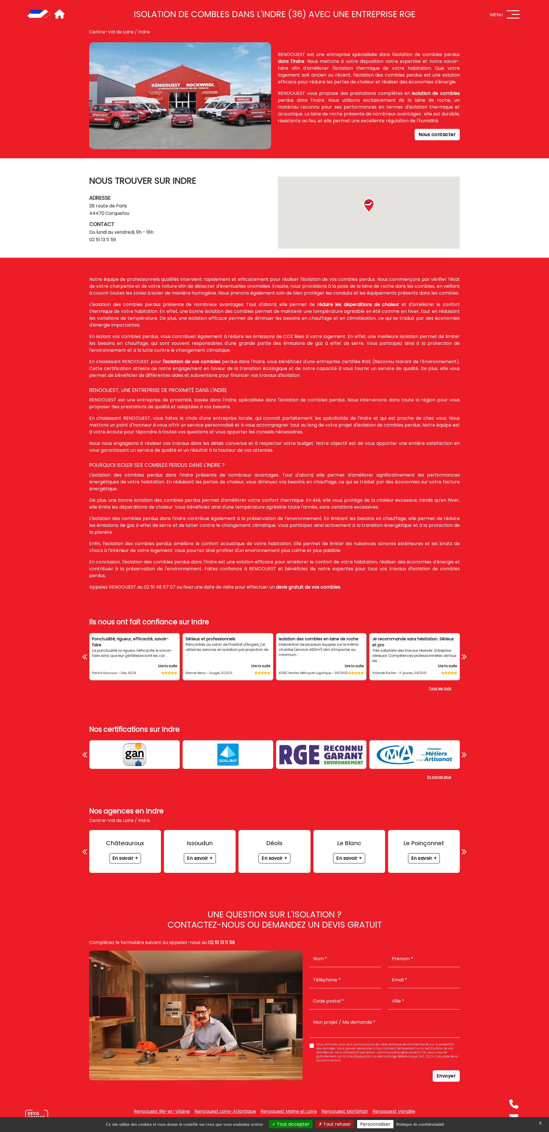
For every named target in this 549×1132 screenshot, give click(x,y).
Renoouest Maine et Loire (288, 1111)
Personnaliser (375, 1124)
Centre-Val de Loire (111, 32)
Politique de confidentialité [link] (420, 1124)
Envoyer (446, 1076)
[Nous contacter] (36, 1116)
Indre (144, 32)
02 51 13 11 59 (102, 239)
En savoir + (125, 858)
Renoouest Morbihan (344, 1111)
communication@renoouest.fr (399, 1052)
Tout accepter (293, 1124)
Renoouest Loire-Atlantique (225, 1111)
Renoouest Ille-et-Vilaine (162, 1111)
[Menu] (513, 14)
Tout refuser (336, 1124)
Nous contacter (437, 134)
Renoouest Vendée (394, 1111)
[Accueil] (38, 14)
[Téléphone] (514, 1104)
